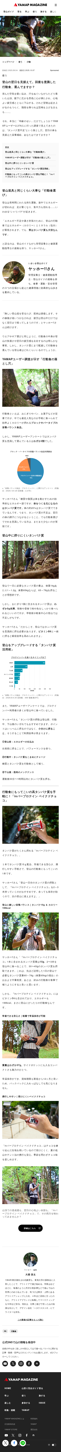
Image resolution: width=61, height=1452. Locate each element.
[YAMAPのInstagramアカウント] (20, 1435)
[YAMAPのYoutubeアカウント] (6, 1435)
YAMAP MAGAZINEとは (14, 1418)
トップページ (8, 61)
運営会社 (34, 1429)
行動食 (13, 1331)
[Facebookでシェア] (14, 1443)
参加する (26, 1402)
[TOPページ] (30, 5)
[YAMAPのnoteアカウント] (33, 1435)
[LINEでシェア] (23, 1443)
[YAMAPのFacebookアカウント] (26, 1435)
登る (19, 11)
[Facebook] (29, 1363)
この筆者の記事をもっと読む (30, 1319)
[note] (37, 1363)
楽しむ (53, 11)
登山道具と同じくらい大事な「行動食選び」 (25, 152)
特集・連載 (10, 1410)
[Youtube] (5, 1363)
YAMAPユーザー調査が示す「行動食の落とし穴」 (28, 157)
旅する (43, 11)
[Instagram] (21, 1363)
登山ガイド (8, 11)
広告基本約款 (10, 1424)
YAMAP (25, 1410)
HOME (8, 1388)
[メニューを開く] (56, 5)
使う (35, 11)
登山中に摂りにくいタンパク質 (19, 163)
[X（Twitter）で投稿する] (5, 1443)
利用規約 (34, 1418)
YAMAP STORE (11, 1429)
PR (5, 1331)
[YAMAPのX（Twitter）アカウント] (13, 1435)
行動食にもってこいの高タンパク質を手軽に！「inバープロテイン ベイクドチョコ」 (29, 175)
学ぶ (27, 11)
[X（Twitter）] (13, 1363)
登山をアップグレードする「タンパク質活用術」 (27, 169)
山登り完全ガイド (30, 1388)
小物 (29, 61)
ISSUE (42, 1402)
